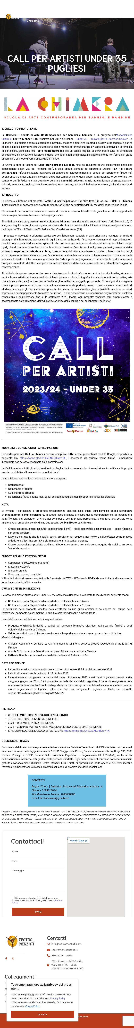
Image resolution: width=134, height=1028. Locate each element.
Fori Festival (32, 10)
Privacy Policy (57, 998)
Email (14, 861)
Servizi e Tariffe (56, 15)
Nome (15, 851)
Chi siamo (33, 20)
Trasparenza (79, 15)
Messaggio (18, 871)
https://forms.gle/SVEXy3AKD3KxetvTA (42, 458)
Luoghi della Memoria (69, 10)
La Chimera (34, 15)
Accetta (42, 1014)
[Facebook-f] (6, 958)
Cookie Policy (32, 1006)
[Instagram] (13, 958)
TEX (48, 10)
